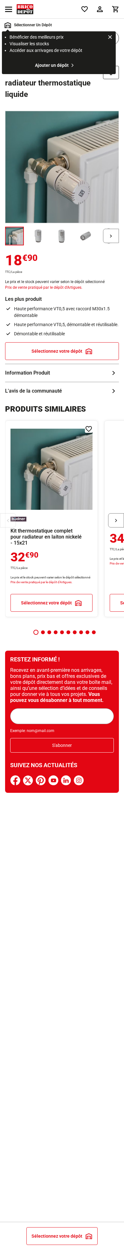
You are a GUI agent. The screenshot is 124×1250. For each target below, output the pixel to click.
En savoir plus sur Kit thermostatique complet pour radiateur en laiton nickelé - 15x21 (51, 519)
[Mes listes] (84, 9)
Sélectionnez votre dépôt (56, 351)
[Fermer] (110, 38)
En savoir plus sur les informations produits (62, 373)
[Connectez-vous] (100, 9)
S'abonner (62, 745)
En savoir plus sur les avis (62, 391)
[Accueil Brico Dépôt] (25, 9)
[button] (35, 632)
